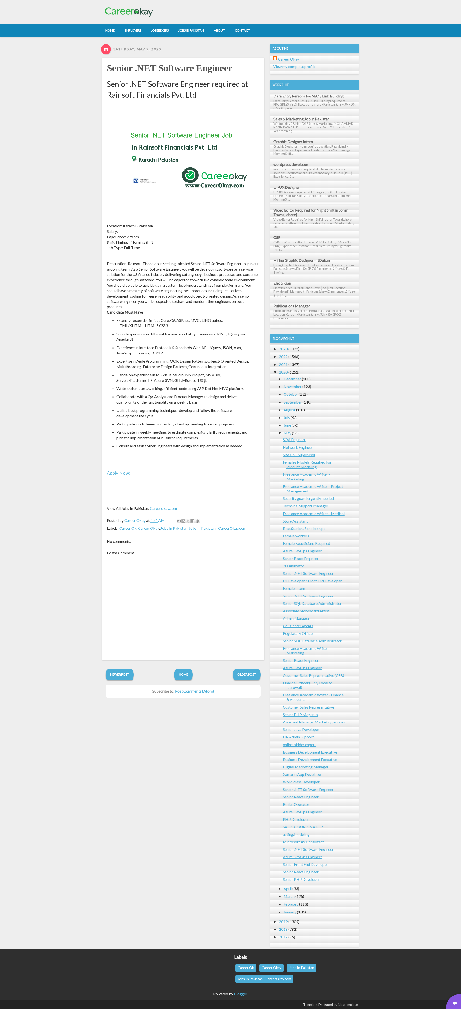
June (287, 425)
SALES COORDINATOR (303, 827)
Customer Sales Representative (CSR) (313, 675)
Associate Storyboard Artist (306, 610)
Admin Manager (296, 618)
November (293, 386)
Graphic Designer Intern (293, 141)
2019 (283, 921)
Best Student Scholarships (304, 528)
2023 (283, 348)
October (291, 394)
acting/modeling (296, 834)
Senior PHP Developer (301, 879)
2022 (283, 356)
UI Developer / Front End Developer (312, 580)
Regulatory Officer (298, 633)
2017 (283, 937)
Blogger (240, 993)
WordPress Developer (301, 781)
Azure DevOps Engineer (302, 550)
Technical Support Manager (305, 506)
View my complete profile (294, 66)
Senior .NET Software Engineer (169, 68)
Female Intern (294, 588)
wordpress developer (290, 164)
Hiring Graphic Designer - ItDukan (301, 260)
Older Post (246, 674)
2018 (283, 929)
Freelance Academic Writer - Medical (314, 513)
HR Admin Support (298, 737)
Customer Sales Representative (308, 707)
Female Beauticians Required (306, 543)
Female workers (296, 536)
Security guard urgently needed (308, 498)
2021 (283, 364)
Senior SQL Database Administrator (312, 603)
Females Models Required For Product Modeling (307, 464)
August (289, 409)
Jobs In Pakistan (173, 528)
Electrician (282, 283)
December (292, 379)
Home (183, 674)
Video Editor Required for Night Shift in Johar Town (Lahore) (310, 212)
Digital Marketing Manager (305, 767)
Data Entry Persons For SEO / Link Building (308, 96)
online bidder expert (299, 744)
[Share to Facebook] (192, 521)
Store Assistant (295, 521)
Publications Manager (291, 306)
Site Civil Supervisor (299, 454)
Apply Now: (118, 473)
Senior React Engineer (301, 558)
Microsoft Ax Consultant (303, 841)
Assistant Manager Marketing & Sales (314, 722)
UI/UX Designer (286, 187)
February (291, 904)
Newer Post (119, 674)
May (287, 433)
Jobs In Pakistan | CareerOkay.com (217, 528)
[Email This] (179, 521)
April (288, 888)
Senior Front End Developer (305, 864)
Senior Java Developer (301, 729)
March (289, 896)
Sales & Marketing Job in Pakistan (301, 118)
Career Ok (128, 528)
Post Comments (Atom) (194, 691)
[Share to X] (188, 521)
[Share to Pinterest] (197, 521)
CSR (276, 237)
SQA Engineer (294, 439)
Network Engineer (298, 447)
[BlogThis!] (183, 521)
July (287, 417)
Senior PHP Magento (300, 714)
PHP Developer (296, 819)
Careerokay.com (163, 508)
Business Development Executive (310, 752)
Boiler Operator (296, 804)
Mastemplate (348, 1005)
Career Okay (148, 528)
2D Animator (293, 566)
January (290, 912)
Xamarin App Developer (302, 774)
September (293, 402)
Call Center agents (298, 625)
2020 (283, 372)
